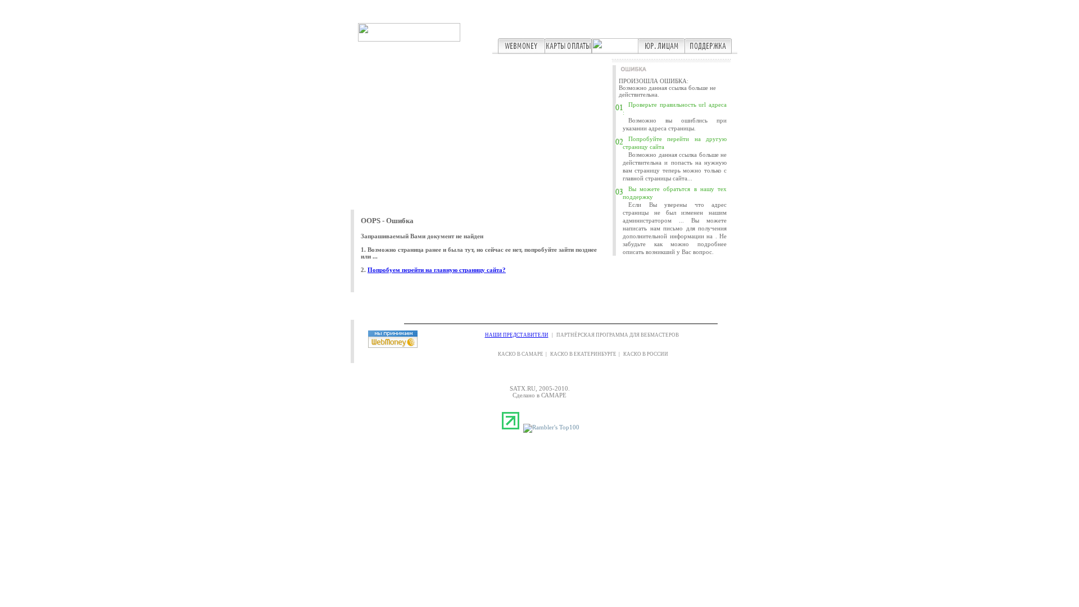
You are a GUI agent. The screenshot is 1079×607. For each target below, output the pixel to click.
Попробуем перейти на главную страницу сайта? (437, 269)
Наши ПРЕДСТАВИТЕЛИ (516, 335)
